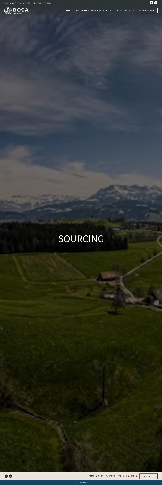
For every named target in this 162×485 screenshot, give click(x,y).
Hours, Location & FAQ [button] (88, 10)
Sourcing (131, 476)
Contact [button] (108, 10)
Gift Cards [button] (148, 476)
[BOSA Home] (17, 10)
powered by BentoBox (81, 483)
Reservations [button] (146, 10)
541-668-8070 (49, 3)
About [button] (119, 10)
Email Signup (96, 476)
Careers (110, 476)
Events (129, 10)
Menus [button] (69, 10)
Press (120, 476)
